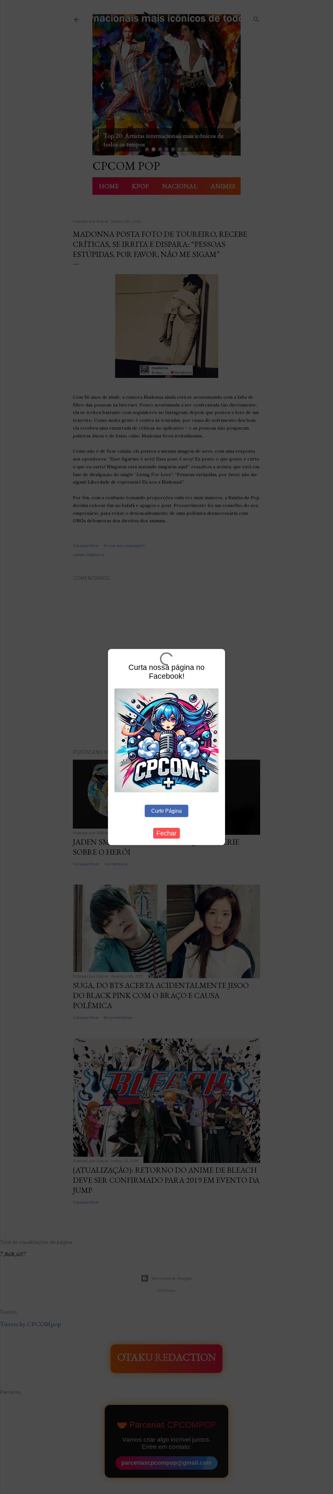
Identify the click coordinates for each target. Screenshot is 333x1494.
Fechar (166, 832)
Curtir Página (166, 810)
